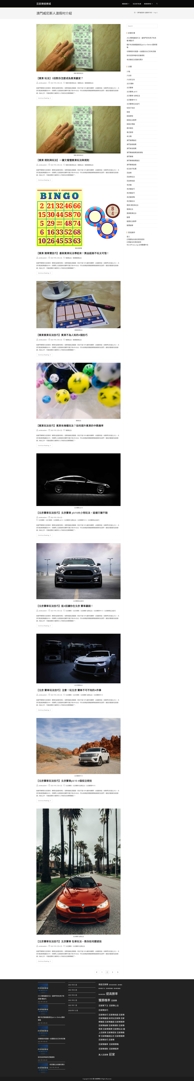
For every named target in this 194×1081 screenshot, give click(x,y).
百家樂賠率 (114, 1048)
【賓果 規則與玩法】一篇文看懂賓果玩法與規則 (62, 160)
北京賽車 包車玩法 (70, 520)
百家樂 (129, 173)
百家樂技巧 (103, 1010)
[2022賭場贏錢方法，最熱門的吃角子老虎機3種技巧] (43, 988)
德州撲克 (130, 128)
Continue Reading (45, 97)
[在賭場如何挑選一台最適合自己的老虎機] (43, 1031)
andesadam (43, 83)
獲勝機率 (104, 1000)
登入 (128, 237)
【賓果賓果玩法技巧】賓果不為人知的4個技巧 (62, 335)
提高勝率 (112, 994)
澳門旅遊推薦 (131, 144)
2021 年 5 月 (72, 985)
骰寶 (128, 217)
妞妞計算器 (131, 124)
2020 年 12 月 (73, 1010)
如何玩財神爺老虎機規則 (135, 55)
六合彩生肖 (131, 79)
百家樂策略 (114, 1044)
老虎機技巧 (131, 189)
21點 (128, 71)
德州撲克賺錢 (109, 988)
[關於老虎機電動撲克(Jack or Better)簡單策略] (43, 1009)
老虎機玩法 (131, 201)
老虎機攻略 (131, 197)
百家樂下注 (103, 1005)
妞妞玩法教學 (131, 120)
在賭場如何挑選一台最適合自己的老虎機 (141, 51)
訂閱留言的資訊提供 (134, 242)
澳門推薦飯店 (131, 140)
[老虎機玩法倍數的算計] (43, 1068)
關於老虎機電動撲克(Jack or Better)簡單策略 (51, 1018)
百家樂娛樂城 (43, 3)
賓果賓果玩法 (89, 83)
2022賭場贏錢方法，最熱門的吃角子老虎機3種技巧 (51, 997)
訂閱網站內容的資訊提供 (135, 239)
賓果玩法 (80, 83)
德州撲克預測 (102, 994)
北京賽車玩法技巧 (93, 520)
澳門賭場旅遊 (131, 165)
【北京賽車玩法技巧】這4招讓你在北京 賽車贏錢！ (64, 606)
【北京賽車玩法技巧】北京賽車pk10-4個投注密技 (64, 780)
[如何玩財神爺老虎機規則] (43, 1049)
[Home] (134, 12)
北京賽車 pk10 (58, 520)
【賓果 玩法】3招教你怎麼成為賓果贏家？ (59, 78)
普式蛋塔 (130, 132)
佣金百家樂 (103, 984)
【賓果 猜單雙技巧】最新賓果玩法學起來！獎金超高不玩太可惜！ (72, 253)
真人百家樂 (103, 1054)
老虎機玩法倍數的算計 (135, 59)
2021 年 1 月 (72, 1005)
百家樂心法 (114, 1005)
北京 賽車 (49, 520)
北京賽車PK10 (81, 520)
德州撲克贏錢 (117, 988)
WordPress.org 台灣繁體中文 (137, 245)
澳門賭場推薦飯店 (133, 160)
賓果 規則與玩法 (71, 83)
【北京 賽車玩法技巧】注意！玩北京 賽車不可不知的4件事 (68, 690)
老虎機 (129, 185)
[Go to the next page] (118, 972)
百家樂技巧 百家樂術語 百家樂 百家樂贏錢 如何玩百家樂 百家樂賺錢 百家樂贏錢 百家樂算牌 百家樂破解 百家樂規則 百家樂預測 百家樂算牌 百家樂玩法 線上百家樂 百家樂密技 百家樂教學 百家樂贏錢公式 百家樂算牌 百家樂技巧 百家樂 (112, 1027)
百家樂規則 (103, 1048)
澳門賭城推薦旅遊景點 (135, 152)
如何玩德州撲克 (113, 984)
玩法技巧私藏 (131, 169)
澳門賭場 (130, 156)
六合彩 (129, 75)
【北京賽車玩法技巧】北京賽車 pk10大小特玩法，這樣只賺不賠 (72, 512)
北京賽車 (41, 520)
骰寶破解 (130, 225)
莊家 (112, 1054)
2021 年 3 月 (72, 995)
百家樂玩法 (131, 177)
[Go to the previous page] (97, 972)
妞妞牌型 (130, 116)
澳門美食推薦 (131, 148)
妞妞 (128, 112)
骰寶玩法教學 (131, 221)
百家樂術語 (131, 181)
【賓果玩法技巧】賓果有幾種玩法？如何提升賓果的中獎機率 (69, 425)
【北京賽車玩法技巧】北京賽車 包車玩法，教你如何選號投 (69, 941)
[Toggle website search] (157, 3)
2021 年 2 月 (72, 1000)
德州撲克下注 (102, 988)
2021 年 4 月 (72, 990)
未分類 (129, 136)
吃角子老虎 (131, 108)
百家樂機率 (103, 1044)
